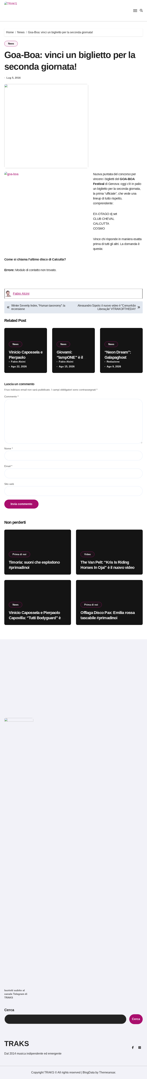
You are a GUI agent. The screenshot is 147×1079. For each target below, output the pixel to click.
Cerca (9, 1010)
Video (87, 554)
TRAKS (16, 1044)
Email (8, 466)
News (11, 43)
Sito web (9, 483)
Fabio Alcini (21, 293)
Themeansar (107, 1072)
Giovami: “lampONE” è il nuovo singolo (70, 357)
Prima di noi (19, 554)
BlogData (89, 1072)
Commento (11, 396)
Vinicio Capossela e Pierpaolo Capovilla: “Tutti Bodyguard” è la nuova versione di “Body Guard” (37, 617)
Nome (8, 448)
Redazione (113, 361)
